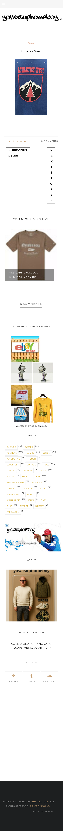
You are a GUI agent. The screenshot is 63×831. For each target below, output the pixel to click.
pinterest (13, 681)
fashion (27, 470)
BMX (43, 500)
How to (11, 488)
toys (37, 476)
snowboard (13, 494)
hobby (31, 494)
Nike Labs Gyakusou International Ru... (24, 274)
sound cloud (49, 681)
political (11, 453)
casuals (27, 488)
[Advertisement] (31, 722)
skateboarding (15, 482)
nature (30, 453)
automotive (13, 459)
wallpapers (13, 500)
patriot (24, 506)
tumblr (31, 681)
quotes (29, 447)
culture (11, 447)
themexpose (40, 801)
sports (11, 470)
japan (43, 470)
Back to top (42, 811)
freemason (13, 512)
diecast (39, 506)
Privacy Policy (39, 806)
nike (31, 43)
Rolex (30, 500)
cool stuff (13, 465)
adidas (10, 476)
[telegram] (13, 141)
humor (32, 459)
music (43, 488)
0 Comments (49, 141)
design (46, 453)
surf (9, 506)
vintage (31, 465)
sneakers (37, 482)
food (46, 465)
